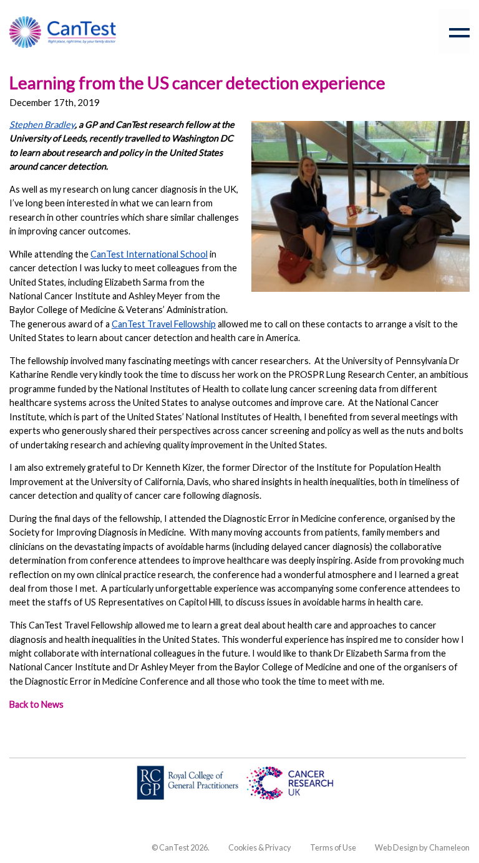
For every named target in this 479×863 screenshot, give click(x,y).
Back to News (36, 704)
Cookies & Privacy (259, 847)
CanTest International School (149, 254)
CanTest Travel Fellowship (164, 324)
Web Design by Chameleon (422, 847)
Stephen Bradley (42, 124)
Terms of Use (333, 847)
